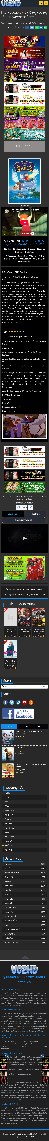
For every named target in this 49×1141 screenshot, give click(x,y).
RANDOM (8, 726)
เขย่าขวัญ (9, 938)
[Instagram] (18, 702)
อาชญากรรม (10, 886)
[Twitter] (11, 702)
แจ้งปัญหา (35, 514)
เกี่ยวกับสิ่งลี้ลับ (11, 921)
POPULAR (24, 726)
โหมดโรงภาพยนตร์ (23, 520)
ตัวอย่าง (8, 819)
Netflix (7, 793)
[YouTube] (24, 702)
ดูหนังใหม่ (10, 1024)
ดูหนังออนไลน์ (26, 259)
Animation (23, 256)
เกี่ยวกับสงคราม (11, 943)
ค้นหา (44, 686)
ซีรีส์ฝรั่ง (8, 806)
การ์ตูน (7, 27)
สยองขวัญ (9, 912)
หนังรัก (8, 925)
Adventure (12, 256)
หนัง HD (42, 249)
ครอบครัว (9, 899)
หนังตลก (19, 252)
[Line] (45, 27)
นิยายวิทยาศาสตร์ (12, 930)
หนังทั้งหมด (30, 252)
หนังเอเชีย (9, 841)
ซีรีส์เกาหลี (9, 811)
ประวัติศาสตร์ (10, 908)
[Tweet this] (32, 27)
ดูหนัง (16, 259)
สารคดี (8, 895)
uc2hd (44, 23)
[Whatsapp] (37, 27)
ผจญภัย (32, 249)
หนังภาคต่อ (9, 837)
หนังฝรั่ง (8, 832)
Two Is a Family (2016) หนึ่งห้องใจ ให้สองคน (25, 589)
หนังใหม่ (8, 845)
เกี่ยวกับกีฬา (10, 934)
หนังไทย (8, 850)
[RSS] (31, 702)
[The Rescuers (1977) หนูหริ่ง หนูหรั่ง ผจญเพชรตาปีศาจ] (23, 27)
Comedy (34, 256)
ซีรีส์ (6, 802)
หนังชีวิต (8, 890)
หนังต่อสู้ (8, 864)
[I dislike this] (30, 507)
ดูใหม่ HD (9, 815)
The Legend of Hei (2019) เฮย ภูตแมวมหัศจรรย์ (23, 595)
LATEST (40, 726)
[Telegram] (41, 27)
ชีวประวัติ (9, 877)
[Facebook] (5, 702)
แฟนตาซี (8, 903)
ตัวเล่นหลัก (13, 514)
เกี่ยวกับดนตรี (10, 916)
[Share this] (27, 27)
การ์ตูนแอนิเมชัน (20, 249)
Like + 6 (23, 507)
